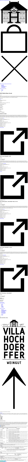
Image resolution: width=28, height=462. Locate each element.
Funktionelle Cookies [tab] (2, 456)
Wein (1, 304)
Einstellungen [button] (1, 416)
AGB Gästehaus (3, 311)
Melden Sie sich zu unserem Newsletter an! (4, 0)
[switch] (0, 443)
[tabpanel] (14, 435)
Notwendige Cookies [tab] (2, 425)
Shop (1, 305)
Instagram (1, 88)
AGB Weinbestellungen (4, 310)
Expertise (1, 171)
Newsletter (2, 307)
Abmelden (4, 308)
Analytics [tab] (1, 445)
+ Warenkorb (3, 296)
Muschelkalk (4, 163)
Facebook (3, 88)
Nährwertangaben (2, 127)
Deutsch (2, 89)
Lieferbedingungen (3, 87)
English (2, 90)
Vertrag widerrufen (3, 312)
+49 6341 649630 (2, 302)
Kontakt (2, 306)
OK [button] (0, 415)
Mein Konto (1, 308)
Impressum (2, 85)
